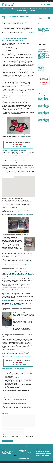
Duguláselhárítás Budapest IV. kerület (43, 100)
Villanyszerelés (33, 10)
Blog (49, 8)
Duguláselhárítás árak (43, 8)
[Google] (16, 455)
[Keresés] (49, 18)
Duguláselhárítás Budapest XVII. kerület (43, 115)
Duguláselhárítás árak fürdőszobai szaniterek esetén (17, 264)
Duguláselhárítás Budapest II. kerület (43, 98)
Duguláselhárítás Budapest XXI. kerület (43, 120)
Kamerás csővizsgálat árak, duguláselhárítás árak (26, 452)
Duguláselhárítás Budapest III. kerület (43, 99)
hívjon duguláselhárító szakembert (23, 255)
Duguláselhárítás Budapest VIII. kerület (43, 105)
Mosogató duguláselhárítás (42, 67)
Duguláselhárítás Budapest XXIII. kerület (43, 122)
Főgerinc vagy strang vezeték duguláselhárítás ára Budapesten (16, 356)
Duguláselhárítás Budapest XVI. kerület (43, 114)
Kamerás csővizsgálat (24, 8)
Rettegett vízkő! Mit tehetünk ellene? (43, 31)
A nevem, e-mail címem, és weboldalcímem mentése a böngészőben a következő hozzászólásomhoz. (18, 437)
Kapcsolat (25, 10)
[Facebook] (46, 1)
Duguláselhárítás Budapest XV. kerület (43, 113)
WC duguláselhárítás (41, 71)
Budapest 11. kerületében (20, 399)
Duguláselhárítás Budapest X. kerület (43, 107)
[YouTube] (50, 1)
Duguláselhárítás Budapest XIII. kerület (43, 111)
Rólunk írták (19, 10)
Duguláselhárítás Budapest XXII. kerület (43, 121)
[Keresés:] (43, 18)
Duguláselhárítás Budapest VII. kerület (43, 104)
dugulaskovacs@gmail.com (9, 451)
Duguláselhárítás (6, 8)
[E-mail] (47, 1)
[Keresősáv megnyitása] (26, 13)
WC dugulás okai (6, 300)
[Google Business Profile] (49, 1)
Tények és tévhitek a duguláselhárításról (43, 30)
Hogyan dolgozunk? (14, 8)
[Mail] (15, 455)
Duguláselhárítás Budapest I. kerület (43, 97)
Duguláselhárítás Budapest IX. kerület (43, 106)
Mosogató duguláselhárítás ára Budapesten (23, 214)
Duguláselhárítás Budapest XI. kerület (43, 108)
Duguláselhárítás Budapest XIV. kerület (43, 112)
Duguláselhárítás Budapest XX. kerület (43, 119)
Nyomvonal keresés (33, 8)
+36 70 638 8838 (7, 285)
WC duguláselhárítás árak (15, 304)
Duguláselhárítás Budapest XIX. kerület (43, 118)
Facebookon (8, 453)
